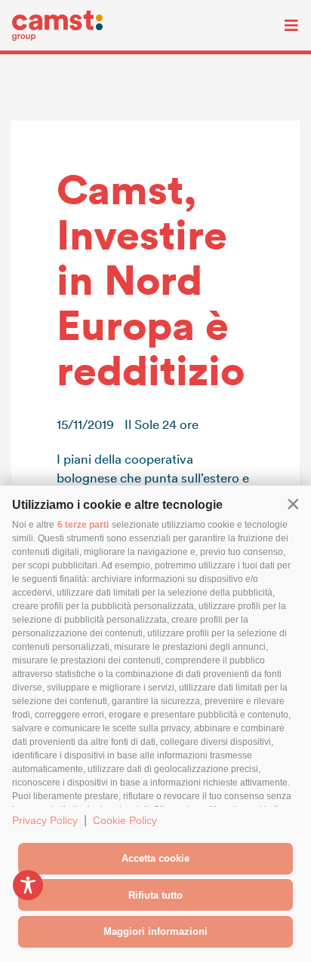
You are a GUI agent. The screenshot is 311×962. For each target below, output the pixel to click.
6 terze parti (83, 524)
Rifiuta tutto (155, 895)
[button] (293, 504)
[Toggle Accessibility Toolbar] (28, 885)
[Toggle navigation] (280, 25)
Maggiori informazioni (155, 931)
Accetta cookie (155, 858)
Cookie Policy (125, 820)
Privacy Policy (45, 820)
